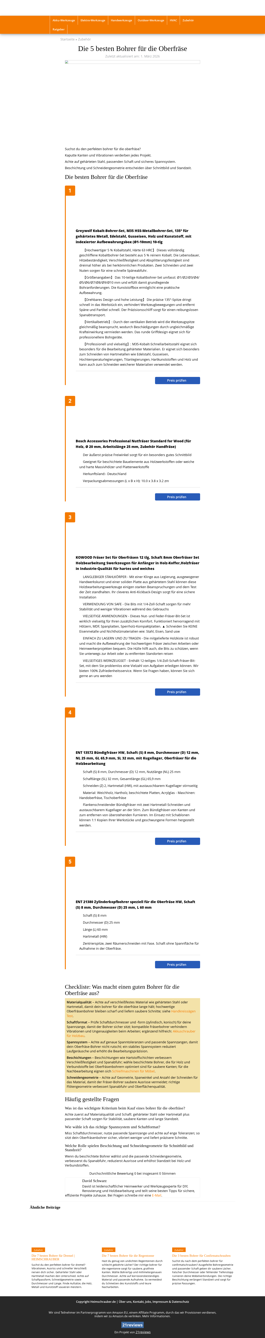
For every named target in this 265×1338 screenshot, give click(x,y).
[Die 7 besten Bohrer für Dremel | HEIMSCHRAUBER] (62, 1229)
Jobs (148, 1302)
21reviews (143, 1332)
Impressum (160, 1302)
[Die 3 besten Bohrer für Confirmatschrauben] (202, 1229)
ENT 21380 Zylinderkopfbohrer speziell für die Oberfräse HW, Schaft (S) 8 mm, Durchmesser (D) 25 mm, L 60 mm (135, 904)
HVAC (173, 20)
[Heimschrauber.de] (75, 8)
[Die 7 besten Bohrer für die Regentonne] (132, 1229)
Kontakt (138, 1302)
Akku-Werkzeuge (64, 20)
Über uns (125, 1302)
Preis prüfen (177, 380)
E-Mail (156, 1195)
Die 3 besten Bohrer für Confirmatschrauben (201, 1255)
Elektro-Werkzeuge (93, 20)
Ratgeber (59, 29)
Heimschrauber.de (103, 1302)
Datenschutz (180, 1302)
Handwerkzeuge (121, 20)
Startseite (67, 39)
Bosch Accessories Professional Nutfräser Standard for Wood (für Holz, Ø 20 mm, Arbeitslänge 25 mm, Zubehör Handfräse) (133, 444)
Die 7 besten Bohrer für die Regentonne (128, 1255)
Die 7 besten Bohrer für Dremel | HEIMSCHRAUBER (53, 1257)
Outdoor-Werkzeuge (151, 20)
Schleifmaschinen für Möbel (133, 1071)
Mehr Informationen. (156, 1316)
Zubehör (188, 20)
